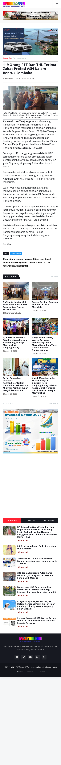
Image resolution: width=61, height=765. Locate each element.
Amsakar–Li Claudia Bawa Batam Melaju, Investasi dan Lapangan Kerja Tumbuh (37, 561)
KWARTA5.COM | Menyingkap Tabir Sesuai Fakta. (36, 667)
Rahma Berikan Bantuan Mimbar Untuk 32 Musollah (45, 304)
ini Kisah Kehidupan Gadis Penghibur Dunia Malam (36, 547)
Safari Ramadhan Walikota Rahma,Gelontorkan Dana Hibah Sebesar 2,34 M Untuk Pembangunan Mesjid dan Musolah (16, 384)
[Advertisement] (30, 486)
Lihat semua (54, 277)
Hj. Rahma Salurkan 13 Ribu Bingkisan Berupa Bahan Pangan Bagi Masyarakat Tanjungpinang (15, 343)
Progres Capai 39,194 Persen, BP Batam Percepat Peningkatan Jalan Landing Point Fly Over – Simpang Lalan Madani (36, 605)
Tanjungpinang (19, 58)
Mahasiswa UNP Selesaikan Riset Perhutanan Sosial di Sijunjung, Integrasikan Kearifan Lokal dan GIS (36, 589)
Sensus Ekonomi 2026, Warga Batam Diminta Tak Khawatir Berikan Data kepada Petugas (36, 620)
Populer (12, 520)
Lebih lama (52, 403)
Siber (42, 672)
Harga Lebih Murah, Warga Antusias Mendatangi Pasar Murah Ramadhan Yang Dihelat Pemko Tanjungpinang (44, 344)
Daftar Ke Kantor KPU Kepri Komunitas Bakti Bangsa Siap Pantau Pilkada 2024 (15, 306)
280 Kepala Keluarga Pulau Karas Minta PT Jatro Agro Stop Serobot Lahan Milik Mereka (35, 575)
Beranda (7, 58)
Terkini (30, 520)
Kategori (49, 520)
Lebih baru (8, 403)
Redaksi (30, 672)
